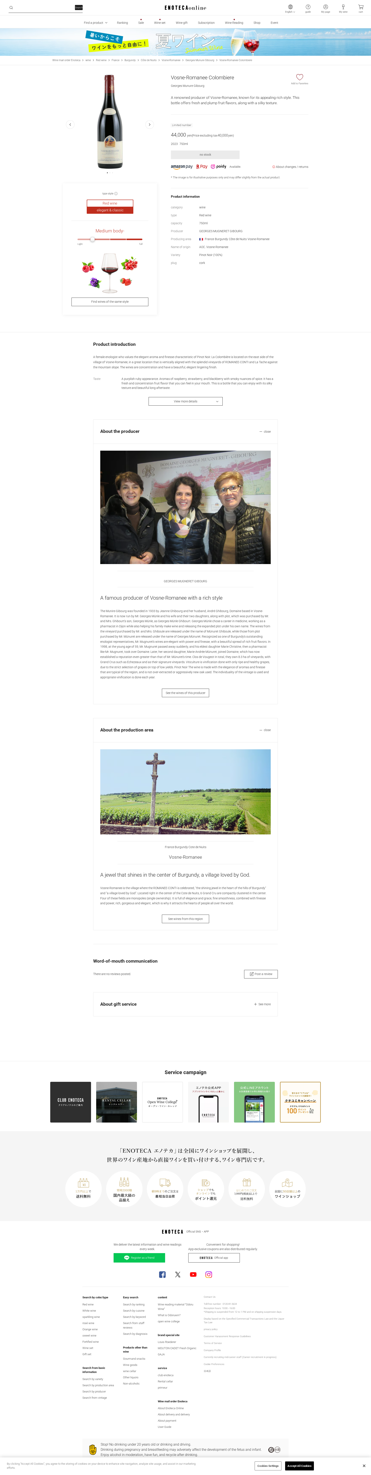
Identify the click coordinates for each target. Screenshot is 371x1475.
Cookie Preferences (214, 1364)
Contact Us (210, 1297)
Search (79, 7)
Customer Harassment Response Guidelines (227, 1336)
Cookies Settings (268, 1465)
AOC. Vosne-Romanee (213, 247)
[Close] (364, 1465)
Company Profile (212, 1350)
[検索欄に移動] (11, 7)
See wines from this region (185, 919)
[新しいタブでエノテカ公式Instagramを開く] (208, 1274)
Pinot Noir (210, 255)
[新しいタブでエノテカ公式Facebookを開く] (162, 1274)
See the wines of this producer (185, 693)
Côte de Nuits (149, 60)
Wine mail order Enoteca (66, 60)
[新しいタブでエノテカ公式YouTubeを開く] (193, 1274)
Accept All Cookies (299, 1465)
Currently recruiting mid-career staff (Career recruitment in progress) (240, 1357)
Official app (221, 1257)
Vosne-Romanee (171, 60)
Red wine (101, 60)
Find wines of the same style (110, 301)
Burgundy (130, 60)
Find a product (93, 22)
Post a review (263, 974)
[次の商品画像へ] (149, 124)
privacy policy (210, 1329)
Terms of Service (213, 1343)
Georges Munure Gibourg (200, 60)
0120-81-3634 (230, 1304)
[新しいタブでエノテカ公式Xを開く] (177, 1274)
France (115, 60)
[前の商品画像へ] (70, 124)
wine (88, 60)
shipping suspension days (268, 1312)
